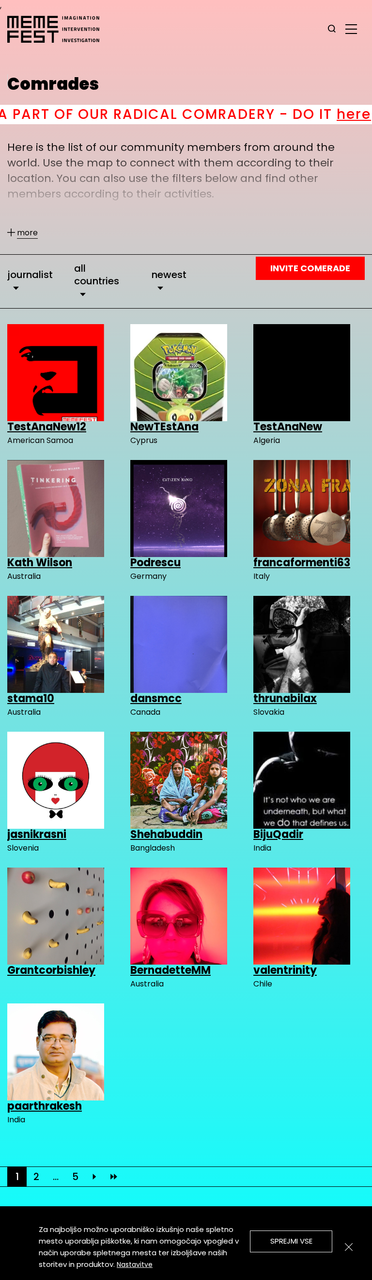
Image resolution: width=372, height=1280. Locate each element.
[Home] (58, 29)
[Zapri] (348, 1247)
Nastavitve (135, 1264)
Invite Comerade (310, 268)
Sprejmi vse (291, 1241)
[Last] (114, 1176)
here (243, 114)
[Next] (94, 1176)
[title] (332, 29)
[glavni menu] (351, 29)
